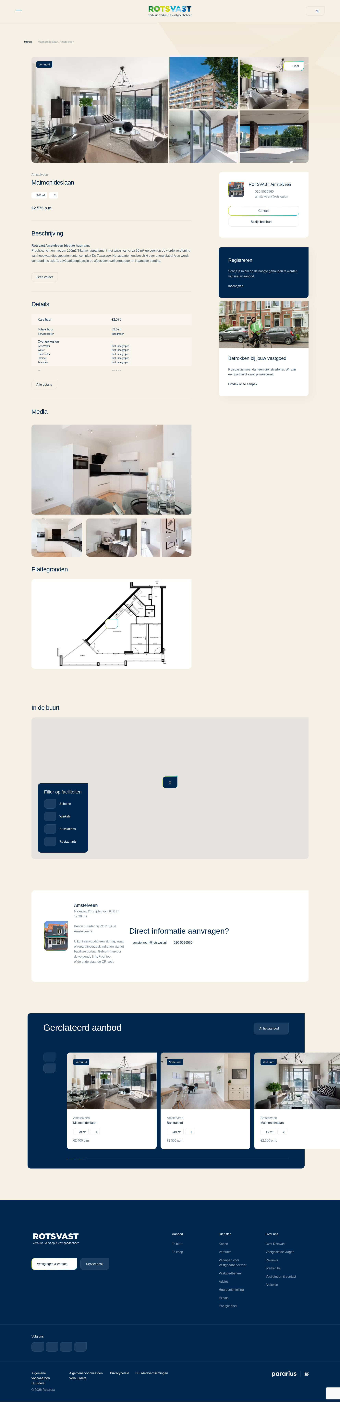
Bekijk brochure (261, 222)
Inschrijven (236, 286)
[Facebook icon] (37, 1347)
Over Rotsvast (276, 1244)
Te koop (177, 1252)
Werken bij (273, 1269)
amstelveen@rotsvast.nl (272, 197)
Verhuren (225, 1252)
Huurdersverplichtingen (151, 1373)
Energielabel (228, 1306)
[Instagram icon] (66, 1347)
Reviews (271, 1260)
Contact (263, 211)
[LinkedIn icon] (52, 1347)
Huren (29, 41)
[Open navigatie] (19, 11)
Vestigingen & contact (53, 1264)
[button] (315, 11)
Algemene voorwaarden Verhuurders (78, 1378)
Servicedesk (96, 1264)
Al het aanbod (268, 1029)
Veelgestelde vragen (280, 1252)
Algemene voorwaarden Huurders (40, 1378)
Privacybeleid (119, 1373)
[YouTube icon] (80, 1347)
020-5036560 (265, 192)
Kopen (223, 1244)
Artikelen (272, 1285)
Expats (223, 1298)
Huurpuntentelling (232, 1290)
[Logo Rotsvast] (170, 10)
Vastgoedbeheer (230, 1273)
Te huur (177, 1244)
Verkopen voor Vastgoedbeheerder (233, 1263)
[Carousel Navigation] (49, 1064)
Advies (223, 1282)
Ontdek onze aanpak (243, 384)
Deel (296, 66)
